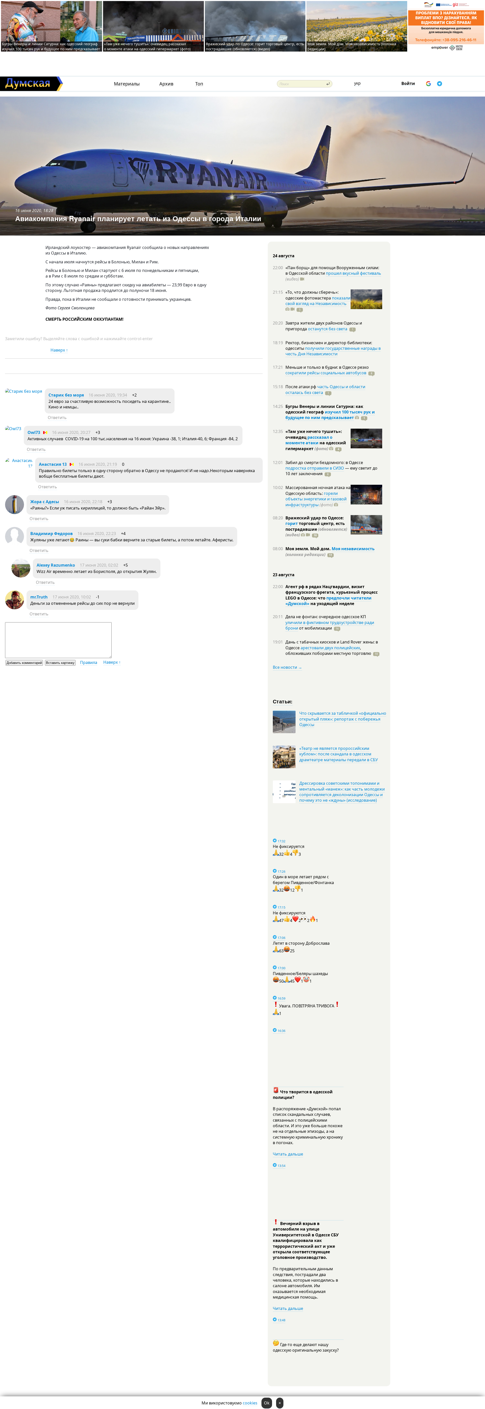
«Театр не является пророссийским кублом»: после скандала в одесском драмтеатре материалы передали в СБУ (338, 754)
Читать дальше (288, 1154)
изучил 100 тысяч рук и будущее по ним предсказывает (330, 414)
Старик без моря (66, 395)
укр (357, 83)
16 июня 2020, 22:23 (97, 533)
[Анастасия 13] (19, 466)
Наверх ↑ (59, 350)
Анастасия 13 (53, 464)
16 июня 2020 (28, 210)
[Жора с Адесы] (14, 512)
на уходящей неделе (331, 603)
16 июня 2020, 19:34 (108, 395)
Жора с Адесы (44, 501)
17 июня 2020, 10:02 (72, 597)
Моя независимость (353, 548)
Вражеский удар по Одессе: (314, 518)
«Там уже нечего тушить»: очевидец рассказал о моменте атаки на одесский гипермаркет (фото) (147, 46)
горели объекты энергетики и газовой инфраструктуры (316, 499)
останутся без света (327, 329)
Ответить (57, 417)
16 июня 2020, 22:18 (83, 501)
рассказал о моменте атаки (308, 440)
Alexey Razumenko (56, 565)
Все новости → (287, 667)
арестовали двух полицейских (330, 648)
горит (291, 523)
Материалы (127, 83)
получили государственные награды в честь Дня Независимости (333, 351)
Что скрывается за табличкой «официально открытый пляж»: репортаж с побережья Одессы (342, 718)
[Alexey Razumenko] (20, 576)
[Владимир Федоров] (14, 544)
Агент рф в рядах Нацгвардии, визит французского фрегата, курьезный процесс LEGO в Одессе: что (331, 592)
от (315, 628)
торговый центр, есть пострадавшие (316, 529)
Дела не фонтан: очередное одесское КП (325, 616)
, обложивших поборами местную (328, 650)
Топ (199, 83)
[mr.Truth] (14, 608)
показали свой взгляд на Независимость (317, 300)
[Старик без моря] (23, 391)
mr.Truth (39, 597)
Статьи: (283, 701)
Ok (267, 1403)
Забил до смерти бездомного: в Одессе (324, 462)
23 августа (284, 575)
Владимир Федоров (51, 533)
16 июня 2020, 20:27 (71, 432)
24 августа (284, 256)
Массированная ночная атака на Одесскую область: (318, 490)
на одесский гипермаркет (315, 445)
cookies (250, 1403)
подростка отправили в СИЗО (314, 468)
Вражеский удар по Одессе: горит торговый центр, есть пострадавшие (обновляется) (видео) (255, 46)
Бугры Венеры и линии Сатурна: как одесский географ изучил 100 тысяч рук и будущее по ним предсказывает (51, 46)
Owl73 (34, 432)
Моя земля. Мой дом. (308, 548)
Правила (88, 662)
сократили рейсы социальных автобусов (325, 373)
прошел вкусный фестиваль (353, 273)
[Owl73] (13, 428)
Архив (166, 83)
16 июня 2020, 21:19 (98, 464)
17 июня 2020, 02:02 (99, 565)
